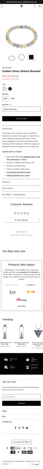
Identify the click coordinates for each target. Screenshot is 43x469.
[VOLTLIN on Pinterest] (23, 428)
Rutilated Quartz (29, 157)
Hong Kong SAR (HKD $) (21, 442)
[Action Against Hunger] (12, 292)
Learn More (21, 306)
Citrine (24, 159)
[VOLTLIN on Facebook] (15, 428)
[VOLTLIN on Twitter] (27, 428)
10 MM (12, 98)
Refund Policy (19, 461)
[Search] (35, 6)
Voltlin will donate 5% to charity (18, 175)
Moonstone (15, 159)
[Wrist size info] (10, 105)
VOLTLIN (11, 461)
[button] (11, 57)
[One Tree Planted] (30, 285)
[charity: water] (12, 285)
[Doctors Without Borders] (21, 299)
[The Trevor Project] (30, 292)
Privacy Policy (30, 461)
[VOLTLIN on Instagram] (19, 428)
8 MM (5, 98)
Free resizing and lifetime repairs (19, 172)
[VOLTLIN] (21, 6)
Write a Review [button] (22, 220)
